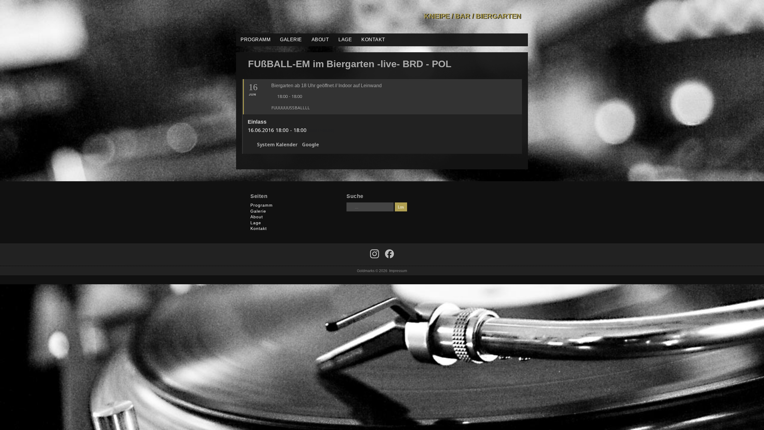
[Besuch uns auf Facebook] (374, 253)
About (320, 39)
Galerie (291, 39)
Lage (345, 39)
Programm (255, 39)
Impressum (398, 271)
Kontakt (373, 39)
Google (310, 145)
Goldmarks (278, 16)
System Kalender (277, 145)
